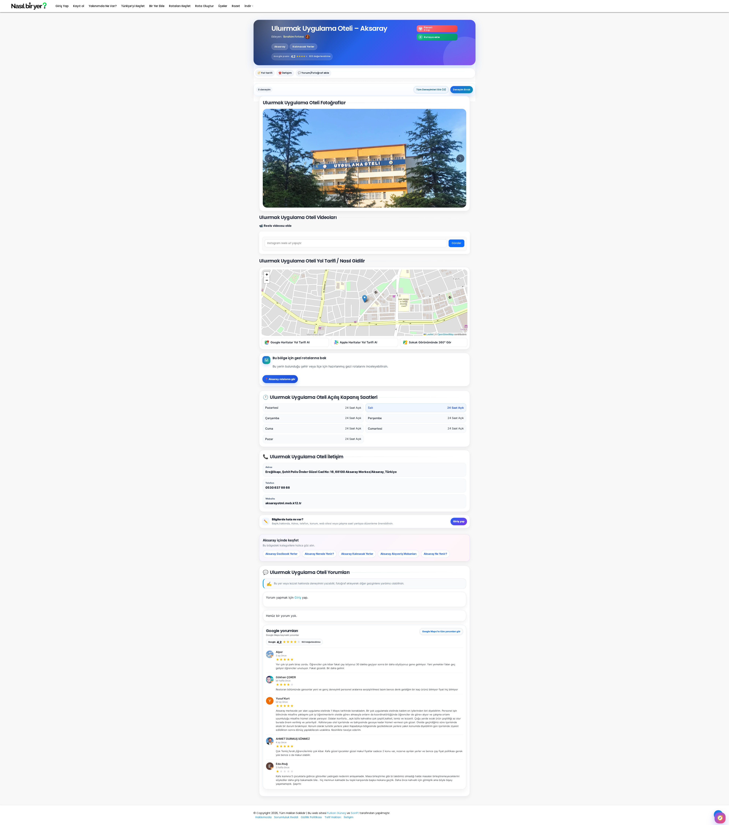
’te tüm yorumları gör (441, 631)
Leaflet (429, 334)
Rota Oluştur (204, 6)
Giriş (297, 597)
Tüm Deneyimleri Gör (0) (431, 89)
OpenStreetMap (445, 334)
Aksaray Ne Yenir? (435, 553)
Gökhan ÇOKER (286, 677)
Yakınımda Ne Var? (103, 6)
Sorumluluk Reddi (286, 817)
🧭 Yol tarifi (264, 73)
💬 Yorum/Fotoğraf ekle (313, 73)
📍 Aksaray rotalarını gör (280, 379)
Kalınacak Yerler (303, 47)
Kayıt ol (78, 6)
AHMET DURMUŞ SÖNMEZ (293, 738)
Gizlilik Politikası (311, 817)
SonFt (355, 813)
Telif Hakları (333, 817)
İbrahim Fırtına (293, 37)
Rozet (236, 6)
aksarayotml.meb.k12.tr (283, 503)
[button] (307, 36)
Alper (279, 652)
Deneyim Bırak (461, 89)
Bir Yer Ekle (156, 6)
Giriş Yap (62, 6)
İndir (248, 6)
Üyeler (222, 6)
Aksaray (279, 47)
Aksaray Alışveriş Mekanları (398, 553)
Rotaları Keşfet (180, 6)
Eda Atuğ (282, 763)
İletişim (348, 817)
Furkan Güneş (336, 813)
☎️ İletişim (285, 73)
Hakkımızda (263, 817)
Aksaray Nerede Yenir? (319, 553)
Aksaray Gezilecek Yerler (281, 553)
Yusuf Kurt (283, 698)
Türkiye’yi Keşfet (133, 6)
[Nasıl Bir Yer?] (26, 6)
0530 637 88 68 (277, 487)
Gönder (456, 243)
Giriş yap (458, 521)
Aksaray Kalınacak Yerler (357, 553)
